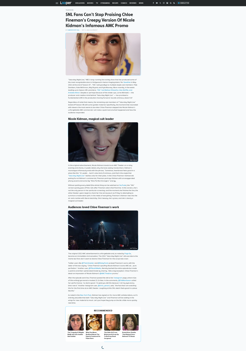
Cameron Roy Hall (73, 30)
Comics (124, 3)
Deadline (126, 82)
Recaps (115, 3)
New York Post (85, 295)
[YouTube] (157, 3)
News (141, 3)
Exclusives (80, 3)
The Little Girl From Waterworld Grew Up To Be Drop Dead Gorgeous (111, 335)
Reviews (133, 3)
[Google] (171, 3)
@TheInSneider (88, 263)
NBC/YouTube (133, 160)
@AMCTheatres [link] (106, 273)
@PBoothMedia (95, 268)
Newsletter (184, 3)
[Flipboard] (167, 3)
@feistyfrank (103, 263)
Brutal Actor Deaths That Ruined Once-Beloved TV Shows (129, 334)
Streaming (105, 3)
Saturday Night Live (76, 176)
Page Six (127, 253)
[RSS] (174, 3)
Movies (90, 3)
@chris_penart (104, 285)
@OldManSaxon (124, 280)
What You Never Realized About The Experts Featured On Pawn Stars (93, 335)
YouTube (122, 185)
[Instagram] (164, 3)
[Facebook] (153, 3)
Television (69, 10)
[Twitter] (160, 3)
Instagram (118, 278)
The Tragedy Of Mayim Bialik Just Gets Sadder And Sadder (76, 334)
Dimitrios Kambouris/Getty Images (130, 73)
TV (97, 3)
